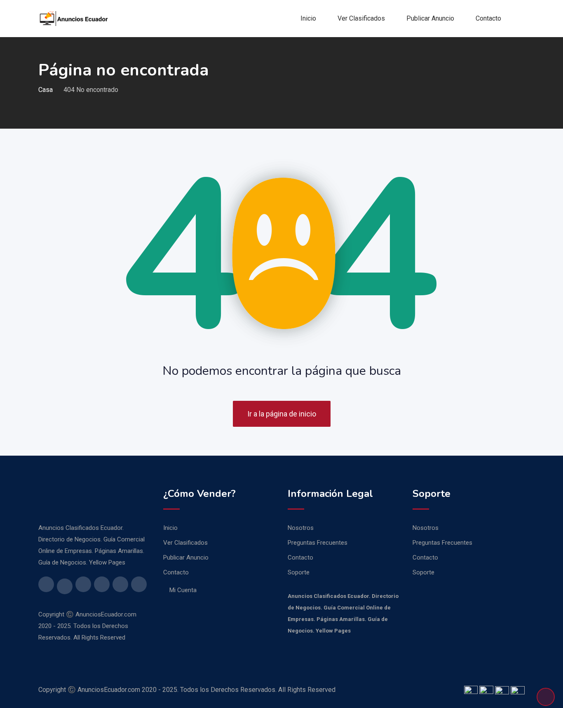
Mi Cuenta (183, 590)
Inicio (308, 18)
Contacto (488, 18)
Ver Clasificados (361, 18)
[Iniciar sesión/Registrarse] (521, 18)
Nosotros (301, 528)
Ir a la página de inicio (281, 413)
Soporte (299, 572)
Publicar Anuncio (430, 18)
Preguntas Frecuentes (317, 542)
